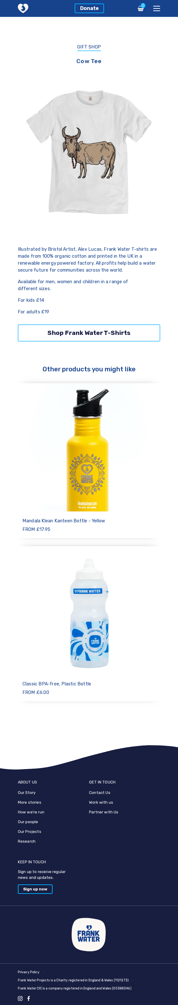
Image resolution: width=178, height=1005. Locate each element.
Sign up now (35, 889)
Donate (89, 8)
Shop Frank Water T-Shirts (89, 333)
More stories (29, 802)
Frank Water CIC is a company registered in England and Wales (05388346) (74, 988)
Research (26, 841)
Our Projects (29, 831)
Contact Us (99, 792)
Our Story (27, 792)
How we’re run (31, 812)
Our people (28, 821)
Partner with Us (103, 812)
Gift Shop (89, 47)
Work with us (101, 802)
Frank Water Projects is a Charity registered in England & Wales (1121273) (73, 980)
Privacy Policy (28, 972)
